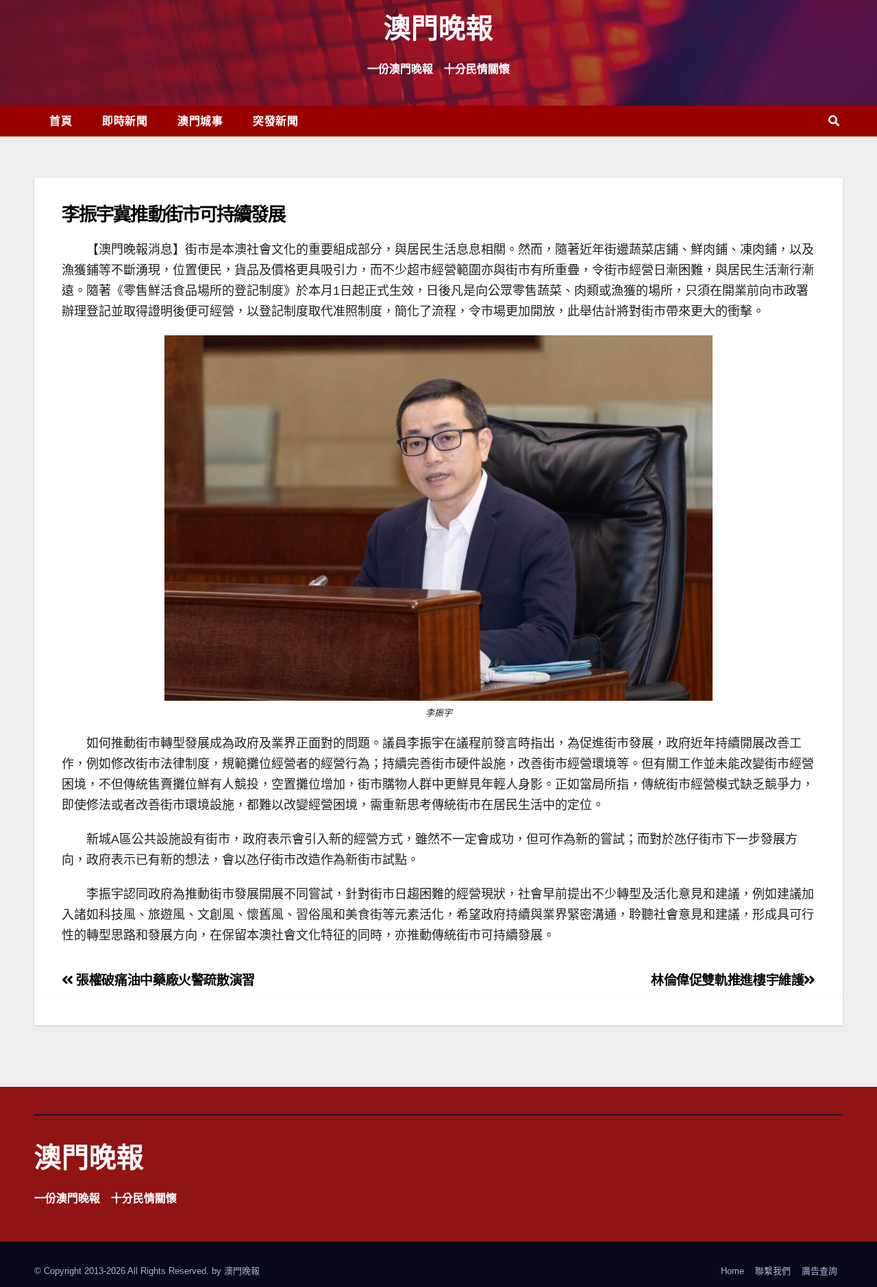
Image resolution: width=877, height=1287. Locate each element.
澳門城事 (200, 120)
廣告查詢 (819, 1271)
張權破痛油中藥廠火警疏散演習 (164, 980)
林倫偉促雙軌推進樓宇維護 (727, 980)
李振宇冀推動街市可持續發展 (173, 213)
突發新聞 (275, 120)
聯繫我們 (773, 1271)
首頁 (60, 120)
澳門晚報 (438, 27)
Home (732, 1271)
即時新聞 (124, 120)
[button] (833, 121)
